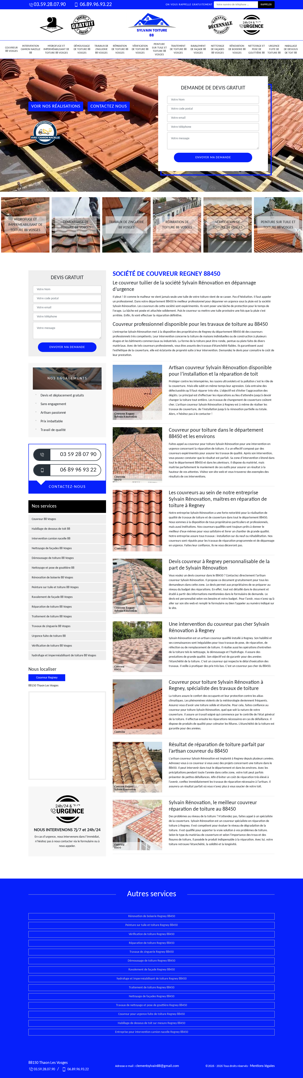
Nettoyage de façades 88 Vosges (217, 49)
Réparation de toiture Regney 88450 (151, 943)
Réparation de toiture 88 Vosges (120, 49)
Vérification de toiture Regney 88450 (151, 934)
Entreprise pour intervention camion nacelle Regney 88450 (151, 1032)
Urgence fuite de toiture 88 (274, 49)
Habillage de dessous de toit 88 (291, 49)
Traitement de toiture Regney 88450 (151, 987)
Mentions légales (262, 1066)
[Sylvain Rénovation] (151, 25)
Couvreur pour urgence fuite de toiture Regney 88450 (151, 1014)
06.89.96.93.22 (95, 4)
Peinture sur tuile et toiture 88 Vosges (159, 49)
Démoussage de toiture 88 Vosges (82, 49)
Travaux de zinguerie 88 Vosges (101, 49)
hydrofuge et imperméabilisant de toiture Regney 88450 (152, 978)
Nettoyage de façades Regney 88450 (151, 996)
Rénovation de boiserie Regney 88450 (151, 916)
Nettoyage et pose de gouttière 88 (256, 49)
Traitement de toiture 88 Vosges (178, 49)
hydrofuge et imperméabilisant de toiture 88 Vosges (56, 49)
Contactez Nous (109, 106)
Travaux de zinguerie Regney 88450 (152, 952)
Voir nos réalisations (55, 106)
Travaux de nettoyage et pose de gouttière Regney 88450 (151, 1005)
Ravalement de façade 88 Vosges (198, 49)
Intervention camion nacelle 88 (30, 49)
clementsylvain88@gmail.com (157, 1066)
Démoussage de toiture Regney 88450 (151, 960)
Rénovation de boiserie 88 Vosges (237, 49)
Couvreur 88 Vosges (11, 49)
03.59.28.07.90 (50, 4)
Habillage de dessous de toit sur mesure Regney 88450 (151, 1023)
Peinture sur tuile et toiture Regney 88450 (151, 925)
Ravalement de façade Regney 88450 (151, 969)
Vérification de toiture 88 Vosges (140, 49)
